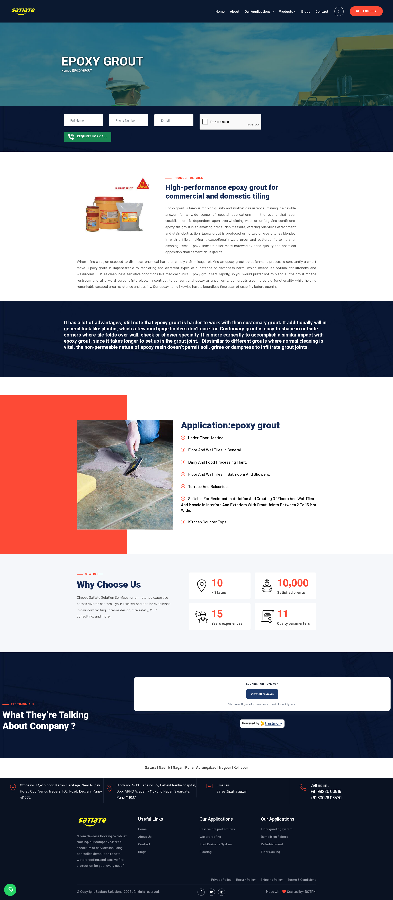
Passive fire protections (217, 829)
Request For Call (92, 136)
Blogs (305, 11)
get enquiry (366, 11)
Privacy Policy (221, 879)
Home (220, 11)
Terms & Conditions (301, 879)
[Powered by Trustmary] (262, 723)
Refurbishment (272, 844)
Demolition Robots (274, 836)
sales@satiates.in (232, 791)
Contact (321, 11)
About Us (144, 836)
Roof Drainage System (216, 844)
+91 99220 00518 (326, 791)
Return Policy (246, 879)
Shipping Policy (271, 879)
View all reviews (262, 694)
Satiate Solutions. (109, 891)
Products (286, 11)
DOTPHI (310, 891)
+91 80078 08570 (326, 797)
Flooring (206, 852)
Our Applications (258, 11)
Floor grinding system (276, 829)
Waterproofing (210, 836)
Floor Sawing (270, 852)
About (234, 11)
